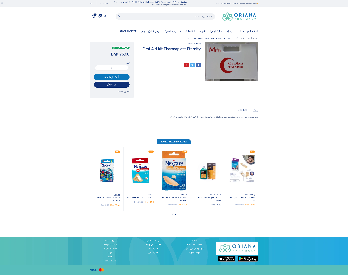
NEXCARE (184, 194)
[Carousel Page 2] (172, 214)
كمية (128, 63)
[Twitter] (192, 65)
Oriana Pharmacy (194, 43)
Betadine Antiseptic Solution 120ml (209, 199)
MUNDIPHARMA (215, 194)
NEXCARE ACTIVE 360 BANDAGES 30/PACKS (174, 199)
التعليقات (242, 110)
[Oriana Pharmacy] (238, 17)
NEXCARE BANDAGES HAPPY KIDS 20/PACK (108, 199)
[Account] (105, 16)
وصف (255, 110)
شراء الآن (111, 84)
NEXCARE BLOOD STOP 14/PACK (140, 197)
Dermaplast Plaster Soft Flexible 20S (242, 199)
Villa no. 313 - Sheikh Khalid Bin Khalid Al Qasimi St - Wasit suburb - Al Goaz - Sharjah (154, 2)
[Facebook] (198, 65)
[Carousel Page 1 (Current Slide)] (175, 214)
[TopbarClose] (2, 3)
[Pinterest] (186, 65)
